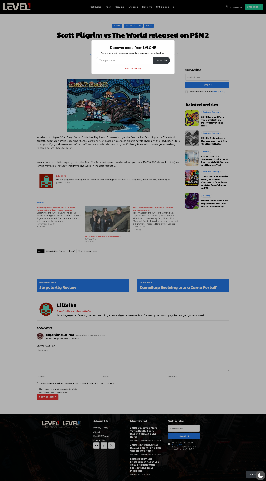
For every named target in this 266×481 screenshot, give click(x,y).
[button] (260, 475)
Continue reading (133, 68)
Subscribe (161, 60)
